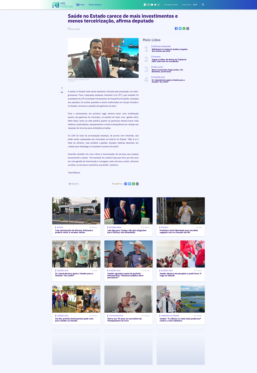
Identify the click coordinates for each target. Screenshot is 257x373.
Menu (83, 5)
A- (62, 88)
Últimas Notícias (95, 5)
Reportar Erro (75, 184)
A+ (62, 92)
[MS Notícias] (62, 6)
